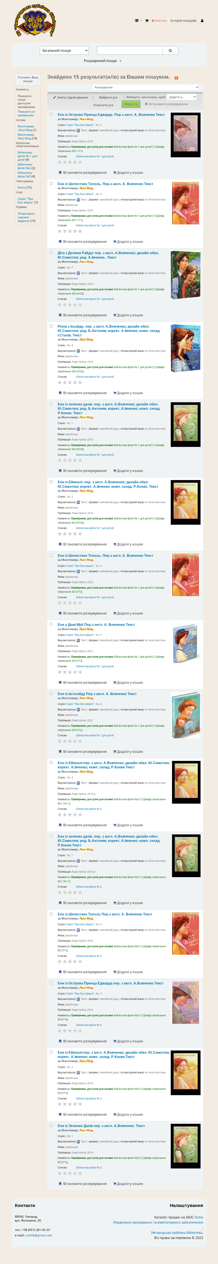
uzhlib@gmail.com (39, 1235)
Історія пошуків (183, 20)
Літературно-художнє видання (27, 217)
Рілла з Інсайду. (109, 331)
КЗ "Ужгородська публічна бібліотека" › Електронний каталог (36, 20)
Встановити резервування (84, 172)
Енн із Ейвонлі (114, 765)
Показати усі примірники (26, 113)
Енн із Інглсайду (97, 693)
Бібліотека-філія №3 (25, 175)
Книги (22, 187)
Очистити (160, 21)
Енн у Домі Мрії (96, 624)
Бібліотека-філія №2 (25, 166)
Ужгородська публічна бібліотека (176, 1232)
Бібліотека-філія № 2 (89, 809)
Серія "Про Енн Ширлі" (26, 201)
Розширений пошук (101, 60)
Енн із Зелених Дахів (101, 1125)
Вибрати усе (108, 97)
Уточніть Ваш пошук (28, 79)
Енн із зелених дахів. (109, 408)
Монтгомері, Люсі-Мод (26, 137)
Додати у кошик (129, 172)
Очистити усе (103, 105)
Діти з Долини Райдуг (108, 255)
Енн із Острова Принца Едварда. (111, 114)
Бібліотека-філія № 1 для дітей (27, 156)
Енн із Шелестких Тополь (105, 914)
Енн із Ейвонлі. (108, 484)
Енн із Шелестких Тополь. (105, 183)
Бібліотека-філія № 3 (89, 956)
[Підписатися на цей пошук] (176, 77)
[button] (146, 20)
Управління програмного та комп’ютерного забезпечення (158, 1222)
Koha (199, 1217)
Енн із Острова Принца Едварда (111, 983)
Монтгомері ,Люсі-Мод (26, 128)
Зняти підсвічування (72, 97)
